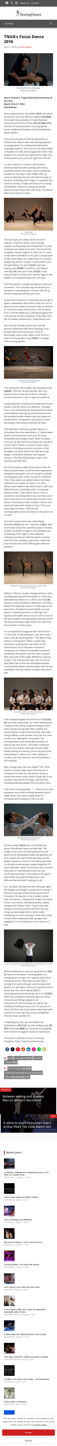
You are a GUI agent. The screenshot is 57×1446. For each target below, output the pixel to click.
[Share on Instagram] (34, 1049)
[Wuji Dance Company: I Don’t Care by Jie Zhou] (9, 1237)
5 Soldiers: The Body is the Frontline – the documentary (26, 1379)
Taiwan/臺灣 (11, 1062)
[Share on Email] (44, 1049)
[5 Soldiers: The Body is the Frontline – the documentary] (9, 1374)
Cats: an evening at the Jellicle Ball (18, 1220)
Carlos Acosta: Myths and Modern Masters (21, 1197)
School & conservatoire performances (23, 1072)
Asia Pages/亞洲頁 (23, 1058)
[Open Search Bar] (50, 24)
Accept (28, 1432)
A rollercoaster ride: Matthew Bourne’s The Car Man (25, 1334)
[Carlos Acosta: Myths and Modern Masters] (9, 1192)
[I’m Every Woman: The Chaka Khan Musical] (9, 1259)
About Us (24, 3)
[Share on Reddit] (23, 1049)
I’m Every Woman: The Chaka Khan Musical (21, 1265)
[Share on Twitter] (13, 1049)
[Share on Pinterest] (18, 1049)
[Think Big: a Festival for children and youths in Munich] (9, 1351)
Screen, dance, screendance (15, 1402)
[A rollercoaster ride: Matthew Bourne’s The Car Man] (9, 1329)
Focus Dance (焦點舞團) (19, 1068)
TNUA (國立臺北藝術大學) (17, 1077)
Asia (10, 1058)
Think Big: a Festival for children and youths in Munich (26, 1357)
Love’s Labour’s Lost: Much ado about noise (22, 1287)
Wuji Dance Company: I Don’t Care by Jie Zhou (23, 1242)
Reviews (38, 1058)
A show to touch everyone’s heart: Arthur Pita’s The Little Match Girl (27, 1125)
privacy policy (40, 1424)
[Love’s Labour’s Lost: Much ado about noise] (9, 1281)
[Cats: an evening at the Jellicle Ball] (9, 1214)
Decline (28, 1440)
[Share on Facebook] (7, 1049)
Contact (35, 3)
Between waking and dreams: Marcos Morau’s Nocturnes (24, 1098)
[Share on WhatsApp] (39, 1049)
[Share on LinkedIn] (28, 1049)
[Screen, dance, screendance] (9, 1396)
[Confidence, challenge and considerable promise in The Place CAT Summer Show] (9, 1167)
